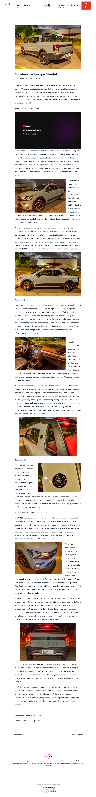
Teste (18, 78)
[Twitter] (5, 4)
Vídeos (19, 7)
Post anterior (17, 734)
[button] (86, 6)
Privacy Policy (39, 784)
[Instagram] (6, 7)
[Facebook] (9, 4)
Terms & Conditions (50, 784)
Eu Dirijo (27, 5)
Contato (61, 7)
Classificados (63, 5)
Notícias (74, 5)
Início (19, 5)
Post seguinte (78, 734)
